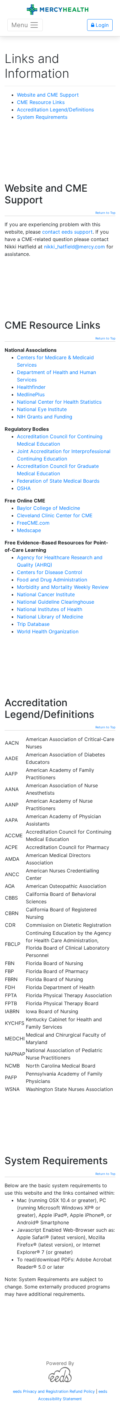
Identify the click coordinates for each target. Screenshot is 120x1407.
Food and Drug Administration (52, 580)
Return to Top (105, 212)
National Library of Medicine (50, 617)
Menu (19, 25)
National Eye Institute (42, 409)
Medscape (29, 530)
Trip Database (33, 624)
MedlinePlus (31, 394)
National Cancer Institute (46, 594)
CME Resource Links (41, 102)
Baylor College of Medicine (48, 508)
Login (101, 25)
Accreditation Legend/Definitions (55, 109)
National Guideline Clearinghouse (55, 602)
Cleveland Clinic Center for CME (55, 515)
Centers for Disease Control (49, 572)
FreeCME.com (33, 523)
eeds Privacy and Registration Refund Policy (54, 1391)
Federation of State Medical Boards (58, 481)
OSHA (24, 488)
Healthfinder (31, 387)
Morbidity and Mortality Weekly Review (63, 587)
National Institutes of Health (49, 609)
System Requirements (42, 117)
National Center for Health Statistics (59, 402)
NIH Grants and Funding (44, 417)
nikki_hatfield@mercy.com (74, 247)
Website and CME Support (48, 95)
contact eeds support (67, 232)
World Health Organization (47, 631)
